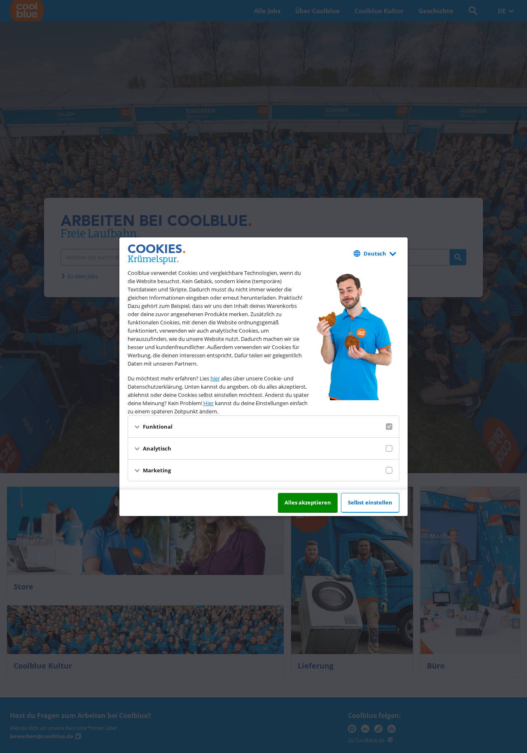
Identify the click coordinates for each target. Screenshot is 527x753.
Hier (208, 403)
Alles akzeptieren (307, 502)
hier (215, 378)
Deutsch (375, 253)
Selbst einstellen (370, 502)
